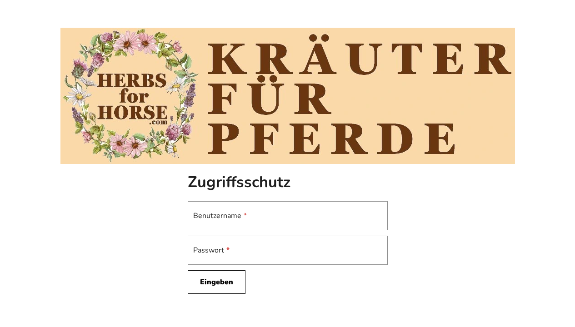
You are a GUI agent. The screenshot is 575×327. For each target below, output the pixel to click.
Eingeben (216, 282)
